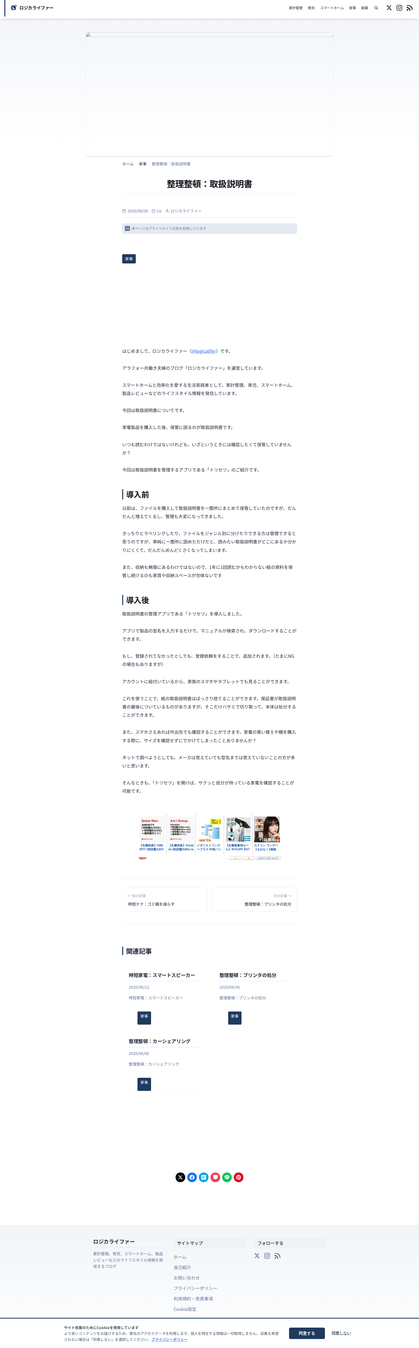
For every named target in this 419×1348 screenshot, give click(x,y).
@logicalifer (204, 351)
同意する (307, 1333)
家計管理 (295, 7)
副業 (364, 7)
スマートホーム (332, 7)
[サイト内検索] (376, 8)
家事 (352, 7)
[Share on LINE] (227, 1177)
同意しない (341, 1333)
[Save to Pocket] (215, 1177)
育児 (311, 7)
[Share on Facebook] (192, 1177)
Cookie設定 (185, 1309)
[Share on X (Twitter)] (180, 1177)
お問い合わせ (187, 1277)
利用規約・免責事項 (193, 1298)
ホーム (180, 1257)
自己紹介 (182, 1267)
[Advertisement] (209, 304)
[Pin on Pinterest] (238, 1177)
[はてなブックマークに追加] (204, 1177)
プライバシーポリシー (195, 1288)
